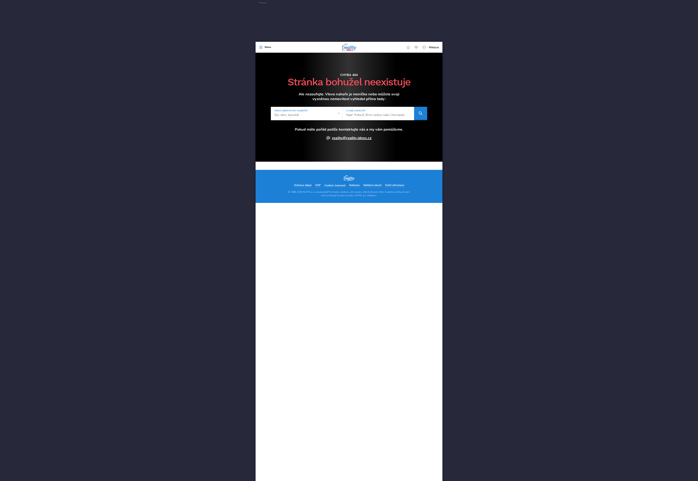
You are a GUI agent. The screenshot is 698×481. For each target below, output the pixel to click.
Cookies (329, 185)
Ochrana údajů (303, 185)
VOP (318, 185)
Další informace (394, 185)
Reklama (354, 185)
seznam (340, 185)
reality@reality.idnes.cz (352, 138)
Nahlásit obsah (373, 185)
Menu (268, 47)
